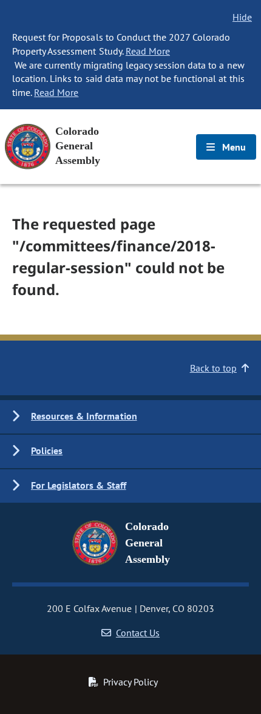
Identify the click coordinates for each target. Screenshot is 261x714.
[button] (130, 417)
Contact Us (138, 633)
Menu (233, 147)
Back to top (213, 368)
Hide (242, 17)
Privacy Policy (130, 682)
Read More (148, 51)
